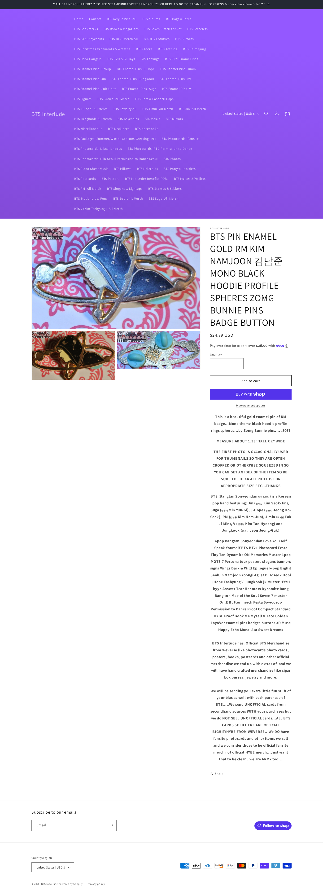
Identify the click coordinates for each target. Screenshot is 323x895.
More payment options (250, 405)
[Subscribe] (111, 825)
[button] (266, 114)
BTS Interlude (49, 884)
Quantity (216, 355)
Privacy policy (96, 884)
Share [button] (219, 774)
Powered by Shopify (70, 884)
